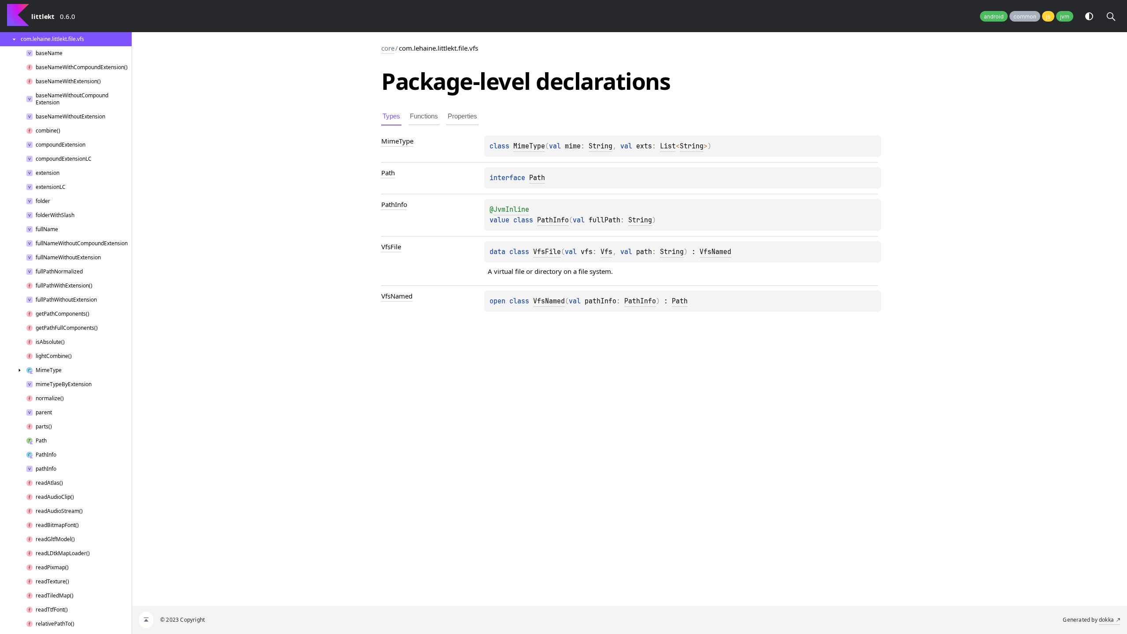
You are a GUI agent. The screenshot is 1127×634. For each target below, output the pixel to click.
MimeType (529, 146)
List (668, 146)
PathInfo (553, 220)
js (1048, 16)
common (1024, 16)
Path (537, 177)
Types (391, 116)
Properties (462, 116)
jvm (1064, 16)
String (600, 146)
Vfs (606, 251)
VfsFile (547, 251)
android (994, 16)
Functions (424, 116)
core (387, 48)
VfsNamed (715, 251)
